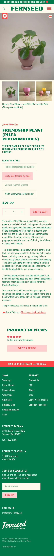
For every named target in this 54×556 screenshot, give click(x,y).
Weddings (6, 380)
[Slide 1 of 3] (10, 91)
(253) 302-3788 (9, 439)
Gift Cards (7, 399)
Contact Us (34, 380)
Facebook (17, 513)
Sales (4, 414)
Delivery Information (38, 399)
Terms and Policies (9, 547)
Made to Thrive (25, 541)
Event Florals (8, 385)
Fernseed (11, 539)
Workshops (7, 395)
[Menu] (49, 8)
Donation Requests (37, 404)
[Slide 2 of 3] (27, 91)
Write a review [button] (27, 348)
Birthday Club (8, 404)
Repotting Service (10, 409)
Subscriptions (8, 390)
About (31, 390)
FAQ (31, 385)
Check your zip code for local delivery (24, 2)
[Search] (4, 8)
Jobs (31, 395)
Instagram (7, 513)
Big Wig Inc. (14, 541)
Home (5, 104)
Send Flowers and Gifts (20, 104)
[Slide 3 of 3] (44, 91)
